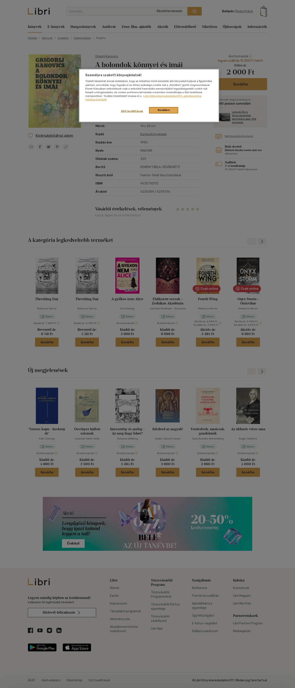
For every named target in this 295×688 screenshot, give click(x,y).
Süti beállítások (132, 111)
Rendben (164, 110)
